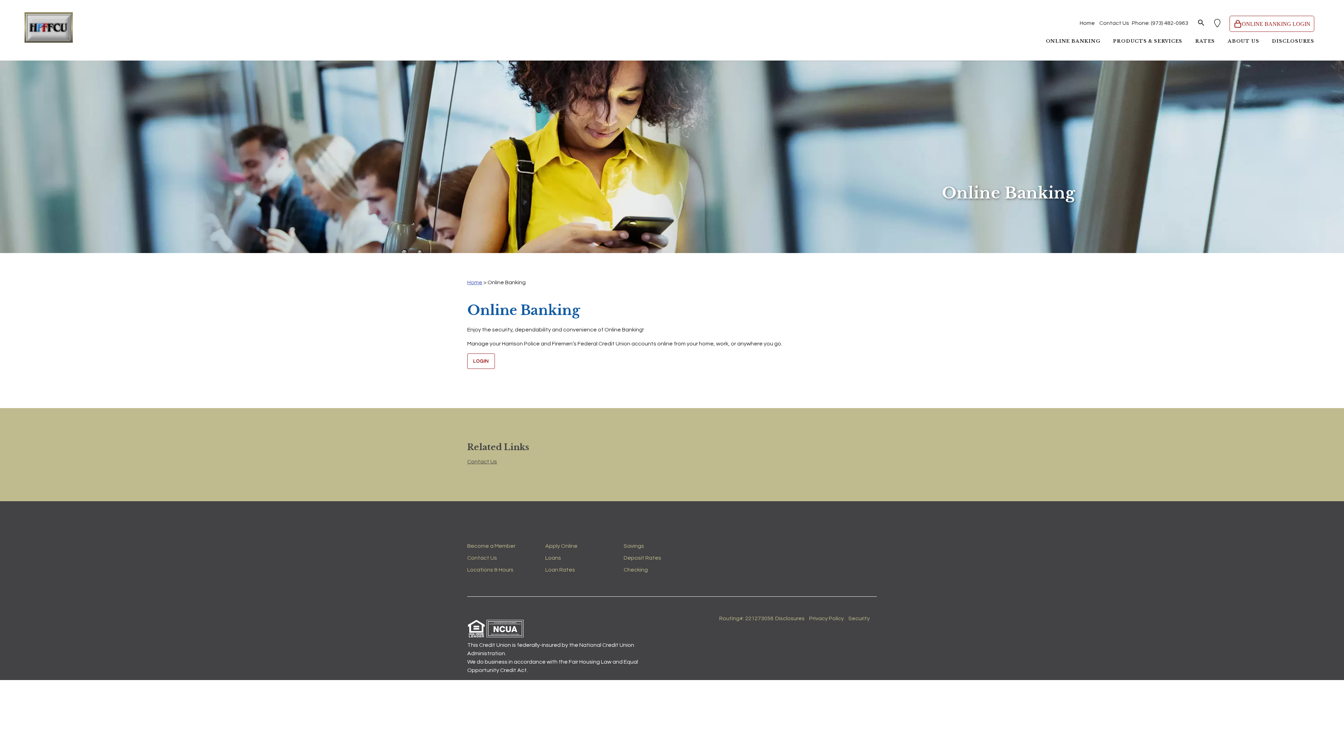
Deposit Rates (642, 558)
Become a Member (491, 546)
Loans (553, 558)
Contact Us (1114, 23)
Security (859, 618)
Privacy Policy (826, 618)
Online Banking (1073, 41)
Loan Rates (560, 570)
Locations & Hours (490, 570)
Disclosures (1293, 41)
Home (1087, 23)
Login (481, 361)
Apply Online (561, 546)
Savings (634, 546)
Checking (636, 570)
